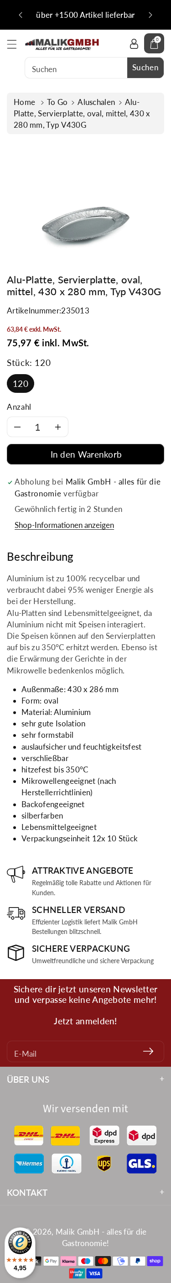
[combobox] (94, 67)
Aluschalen (96, 102)
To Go (57, 102)
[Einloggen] (134, 43)
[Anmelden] (148, 1051)
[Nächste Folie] (150, 15)
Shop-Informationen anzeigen (64, 525)
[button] (16, 44)
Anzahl (19, 407)
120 (20, 383)
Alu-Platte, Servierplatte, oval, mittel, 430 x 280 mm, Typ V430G (82, 113)
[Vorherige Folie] (20, 15)
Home (25, 102)
